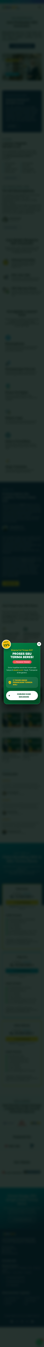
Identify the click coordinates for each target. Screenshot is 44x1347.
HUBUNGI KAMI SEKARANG (24, 695)
